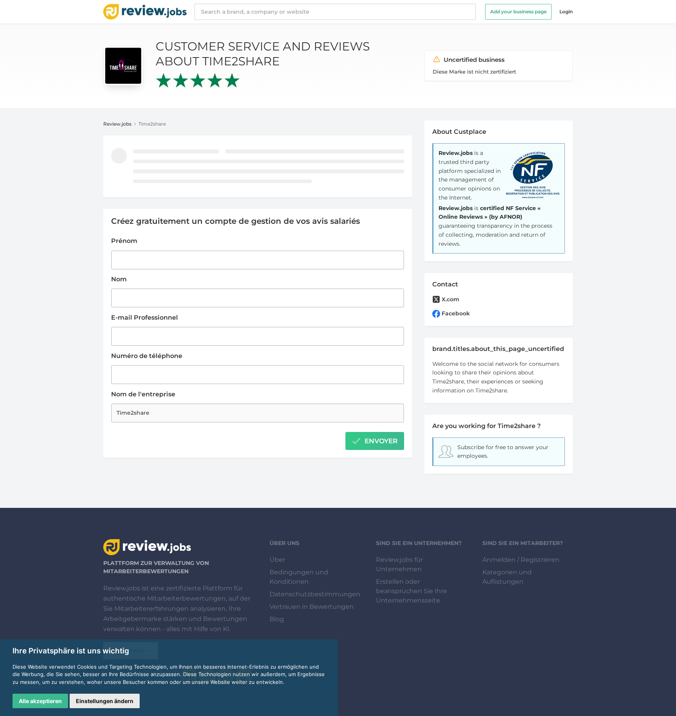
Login (566, 11)
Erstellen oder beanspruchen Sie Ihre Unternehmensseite (411, 591)
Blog (277, 619)
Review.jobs (117, 124)
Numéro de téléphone (146, 356)
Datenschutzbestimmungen (315, 594)
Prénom (124, 241)
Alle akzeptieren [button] (40, 701)
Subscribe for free (481, 447)
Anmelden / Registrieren (520, 559)
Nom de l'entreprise (143, 394)
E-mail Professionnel (144, 317)
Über (277, 559)
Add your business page (518, 11)
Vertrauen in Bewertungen (312, 606)
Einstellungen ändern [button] (104, 701)
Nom (119, 279)
